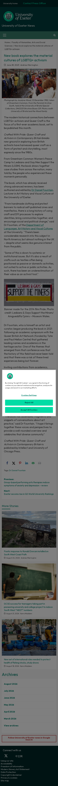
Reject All (29, 402)
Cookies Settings (29, 395)
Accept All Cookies (29, 410)
